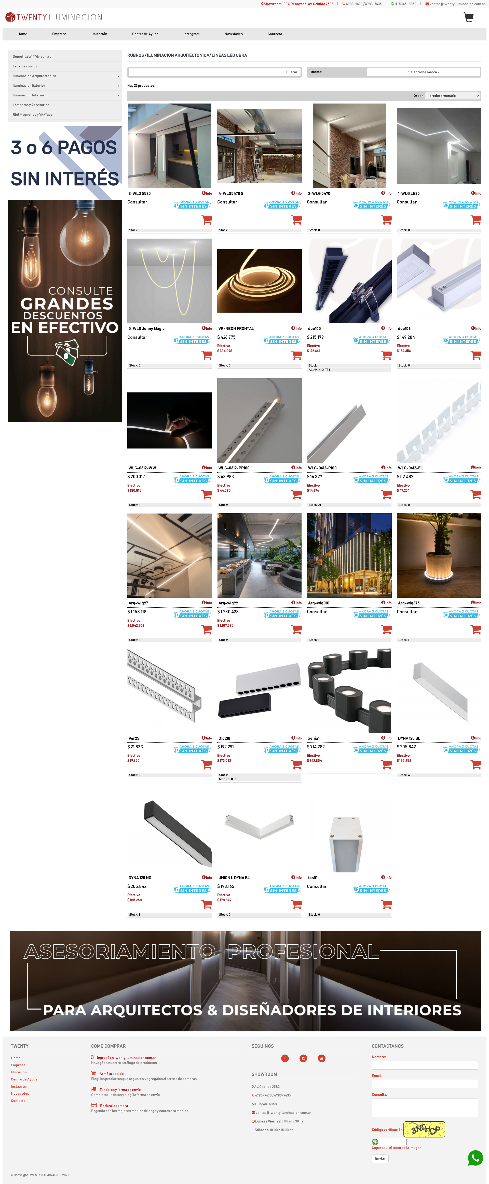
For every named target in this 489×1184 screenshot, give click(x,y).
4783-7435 (373, 4)
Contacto (275, 34)
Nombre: (379, 1057)
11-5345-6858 (405, 4)
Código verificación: (387, 1130)
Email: (377, 1076)
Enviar (380, 1158)
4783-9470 (354, 4)
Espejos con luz (25, 66)
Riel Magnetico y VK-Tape (33, 114)
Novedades (234, 34)
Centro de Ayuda (145, 34)
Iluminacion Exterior (67, 87)
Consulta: (379, 1095)
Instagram (191, 34)
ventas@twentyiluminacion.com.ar (457, 4)
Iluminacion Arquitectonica (67, 77)
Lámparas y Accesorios (31, 105)
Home (22, 34)
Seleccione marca (422, 72)
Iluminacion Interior (67, 97)
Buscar (291, 72)
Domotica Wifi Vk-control (32, 57)
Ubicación (99, 34)
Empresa (59, 34)
